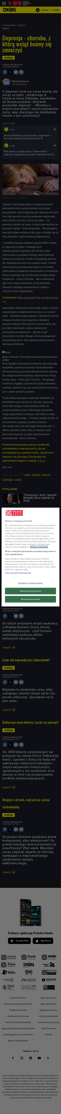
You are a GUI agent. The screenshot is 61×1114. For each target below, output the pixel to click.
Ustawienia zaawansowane (30, 583)
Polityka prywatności (39, 546)
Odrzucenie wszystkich (30, 591)
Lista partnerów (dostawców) (18, 573)
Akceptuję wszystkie (30, 599)
